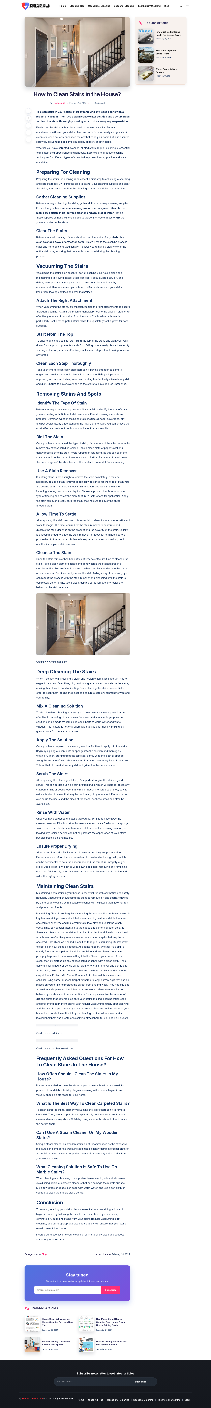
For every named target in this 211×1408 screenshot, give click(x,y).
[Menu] (187, 6)
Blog (166, 6)
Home (62, 6)
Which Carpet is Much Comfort (167, 71)
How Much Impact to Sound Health (166, 52)
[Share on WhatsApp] (28, 139)
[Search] (181, 6)
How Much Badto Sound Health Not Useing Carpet (168, 33)
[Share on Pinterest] (28, 125)
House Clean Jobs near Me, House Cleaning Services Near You (57, 1322)
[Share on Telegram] (28, 132)
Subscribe (111, 1290)
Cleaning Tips (77, 6)
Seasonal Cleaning (124, 6)
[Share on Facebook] (28, 111)
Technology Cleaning (149, 6)
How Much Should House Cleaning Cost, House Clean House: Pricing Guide (110, 1322)
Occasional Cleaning (99, 6)
